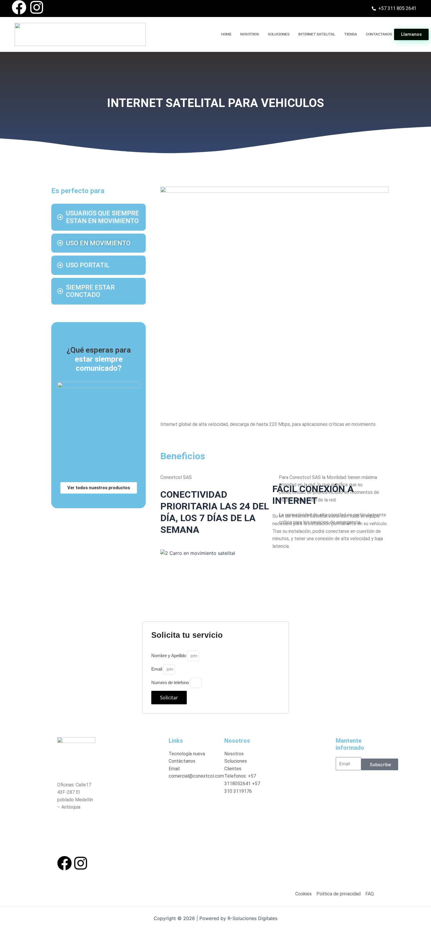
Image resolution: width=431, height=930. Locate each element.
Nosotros (249, 34)
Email (157, 669)
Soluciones (278, 34)
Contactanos (379, 34)
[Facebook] (19, 7)
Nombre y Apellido (169, 655)
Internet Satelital (316, 34)
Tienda (350, 34)
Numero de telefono (170, 682)
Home (226, 34)
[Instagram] (36, 7)
